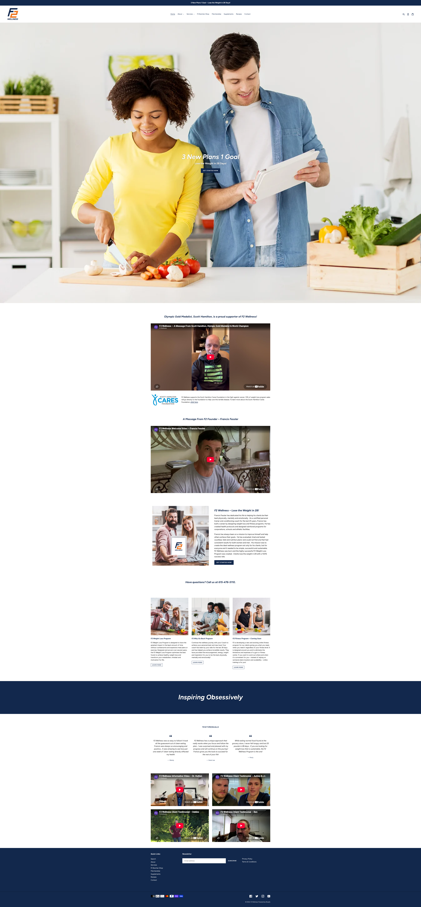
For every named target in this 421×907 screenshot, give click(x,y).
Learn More (156, 665)
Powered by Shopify (264, 902)
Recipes (153, 877)
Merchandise (155, 871)
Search (153, 859)
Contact (154, 880)
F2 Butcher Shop (157, 868)
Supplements (155, 874)
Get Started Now (210, 170)
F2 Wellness (254, 902)
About (153, 862)
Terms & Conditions (249, 862)
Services (154, 865)
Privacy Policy (247, 859)
